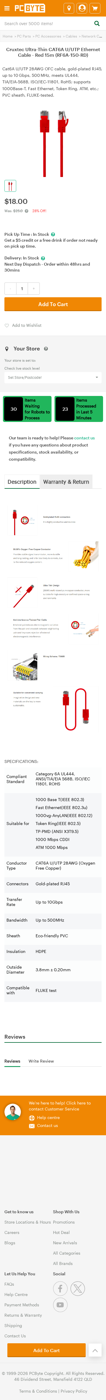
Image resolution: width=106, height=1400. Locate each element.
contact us (84, 437)
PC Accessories (48, 36)
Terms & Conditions (38, 1390)
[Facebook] (61, 1294)
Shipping (13, 1325)
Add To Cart (53, 304)
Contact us (47, 1125)
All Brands (63, 1263)
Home (8, 36)
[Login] (82, 8)
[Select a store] (69, 8)
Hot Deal (61, 1232)
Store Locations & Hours (27, 1221)
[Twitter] (78, 1294)
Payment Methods (21, 1304)
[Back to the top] (95, 1350)
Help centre (48, 1117)
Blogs (9, 1242)
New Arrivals (65, 1242)
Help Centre (16, 1294)
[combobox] (53, 23)
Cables (71, 36)
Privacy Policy (74, 1390)
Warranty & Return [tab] (66, 481)
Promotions (64, 1221)
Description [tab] (22, 481)
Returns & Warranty (23, 1315)
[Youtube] (61, 1310)
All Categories (66, 1253)
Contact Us (15, 1335)
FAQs (9, 1284)
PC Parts (24, 36)
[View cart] (95, 8)
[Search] (96, 24)
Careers (11, 1232)
